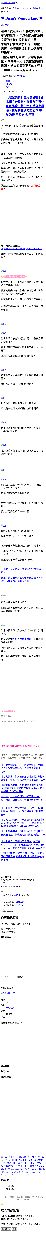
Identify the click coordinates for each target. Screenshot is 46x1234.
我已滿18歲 (6, 1229)
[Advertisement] (23, 215)
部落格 (9, 84)
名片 (8, 87)
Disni (3, 882)
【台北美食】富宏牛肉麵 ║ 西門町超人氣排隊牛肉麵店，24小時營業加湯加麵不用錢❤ (22, 811)
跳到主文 (5, 25)
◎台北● (19, 905)
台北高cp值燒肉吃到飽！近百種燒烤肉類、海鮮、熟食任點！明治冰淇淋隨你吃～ (22, 799)
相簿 (8, 81)
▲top (3, 909)
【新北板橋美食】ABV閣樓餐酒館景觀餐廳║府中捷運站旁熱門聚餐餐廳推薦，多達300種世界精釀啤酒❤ (23, 788)
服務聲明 (26, 1200)
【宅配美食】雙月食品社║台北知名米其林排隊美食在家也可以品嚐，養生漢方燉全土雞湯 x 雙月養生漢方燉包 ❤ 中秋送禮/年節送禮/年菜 (25, 106)
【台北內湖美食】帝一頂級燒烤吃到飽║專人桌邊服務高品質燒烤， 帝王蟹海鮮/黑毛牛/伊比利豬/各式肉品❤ (23, 823)
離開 (14, 1229)
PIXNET (11, 1197)
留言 (20, 895)
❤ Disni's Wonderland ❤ (22, 18)
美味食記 (20, 902)
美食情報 (21, 76)
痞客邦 (15, 895)
